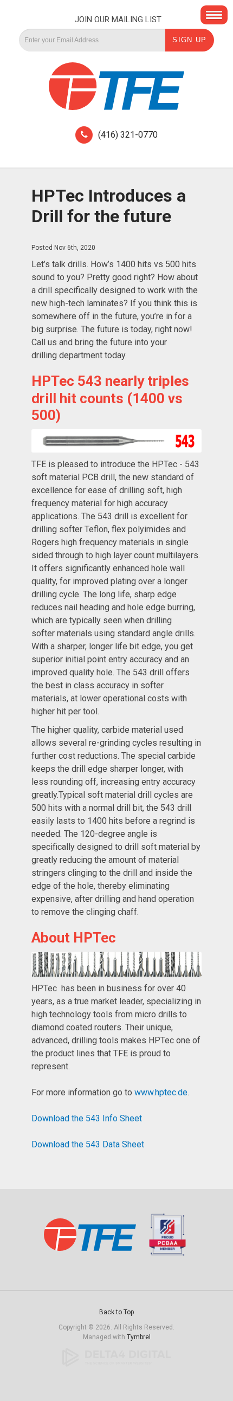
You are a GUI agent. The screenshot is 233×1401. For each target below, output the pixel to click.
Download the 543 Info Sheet (86, 1118)
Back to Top (116, 1312)
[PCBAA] (164, 1239)
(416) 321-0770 (128, 135)
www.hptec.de (160, 1092)
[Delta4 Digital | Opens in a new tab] (116, 1357)
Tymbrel (139, 1337)
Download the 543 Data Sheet (87, 1144)
